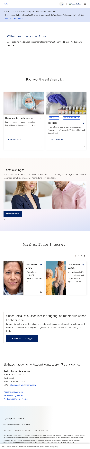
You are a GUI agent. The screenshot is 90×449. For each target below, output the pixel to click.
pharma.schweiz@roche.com (23, 384)
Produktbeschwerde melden (16, 398)
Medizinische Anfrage (13, 391)
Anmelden (7, 18)
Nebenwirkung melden (13, 395)
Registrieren (18, 18)
